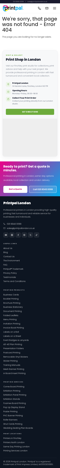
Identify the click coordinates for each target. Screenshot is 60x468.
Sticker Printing (10, 360)
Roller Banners (10, 419)
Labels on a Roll (11, 332)
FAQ (5, 264)
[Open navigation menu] (54, 8)
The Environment (11, 260)
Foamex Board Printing (14, 403)
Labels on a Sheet (12, 336)
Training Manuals (11, 365)
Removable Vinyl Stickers (15, 356)
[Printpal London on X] (30, 234)
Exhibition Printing (11, 390)
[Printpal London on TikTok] (36, 234)
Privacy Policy (10, 273)
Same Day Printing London (16, 446)
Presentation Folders (13, 348)
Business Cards (11, 294)
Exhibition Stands (11, 399)
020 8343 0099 (18, 2)
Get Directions (30, 112)
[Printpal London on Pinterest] (24, 234)
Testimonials (9, 277)
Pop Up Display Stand (14, 407)
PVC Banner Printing (13, 415)
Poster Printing (10, 411)
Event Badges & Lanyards (16, 340)
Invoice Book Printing (13, 327)
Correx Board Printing (13, 386)
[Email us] (46, 8)
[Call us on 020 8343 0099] (39, 8)
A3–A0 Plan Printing (12, 344)
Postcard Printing (11, 352)
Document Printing (12, 311)
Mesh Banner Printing (13, 369)
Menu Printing (10, 319)
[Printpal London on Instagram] (12, 234)
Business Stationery (13, 307)
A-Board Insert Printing (14, 373)
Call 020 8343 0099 (43, 189)
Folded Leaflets (10, 315)
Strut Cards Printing (12, 424)
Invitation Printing (11, 323)
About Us (7, 248)
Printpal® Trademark (13, 269)
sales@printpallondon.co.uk (37, 2)
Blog (5, 252)
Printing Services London (15, 450)
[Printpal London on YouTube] (5, 234)
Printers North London (14, 442)
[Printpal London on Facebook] (18, 234)
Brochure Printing (11, 303)
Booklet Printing (11, 298)
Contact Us (9, 256)
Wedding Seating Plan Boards (18, 428)
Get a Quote (15, 189)
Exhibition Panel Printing (14, 394)
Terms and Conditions (14, 281)
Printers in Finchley (12, 438)
